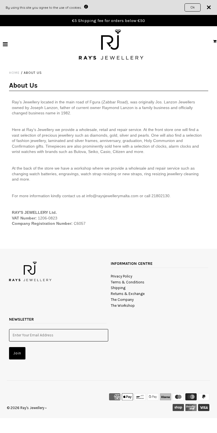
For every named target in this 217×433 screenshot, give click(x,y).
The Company (122, 299)
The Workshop (123, 305)
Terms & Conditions (127, 282)
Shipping (118, 288)
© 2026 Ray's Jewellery (25, 408)
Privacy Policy (121, 276)
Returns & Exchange (128, 294)
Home (14, 73)
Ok (192, 7)
